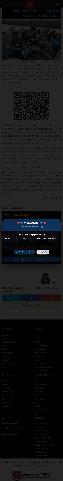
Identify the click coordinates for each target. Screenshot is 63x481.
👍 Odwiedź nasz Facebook (24, 252)
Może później (43, 252)
